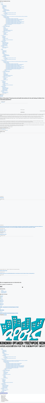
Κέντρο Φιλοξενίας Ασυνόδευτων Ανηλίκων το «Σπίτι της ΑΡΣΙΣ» (13, 22)
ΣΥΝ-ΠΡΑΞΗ (5, 373)
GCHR (5, 70)
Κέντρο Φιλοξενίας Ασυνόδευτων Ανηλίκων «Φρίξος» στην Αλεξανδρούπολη (15, 366)
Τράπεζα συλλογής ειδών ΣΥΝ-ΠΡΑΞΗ (8, 30)
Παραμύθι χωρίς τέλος (3, 234)
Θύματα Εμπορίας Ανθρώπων (7, 374)
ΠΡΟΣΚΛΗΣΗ (2, 197)
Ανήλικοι (5, 375)
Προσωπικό (5, 78)
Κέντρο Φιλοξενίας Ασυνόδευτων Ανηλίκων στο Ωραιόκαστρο (13, 23)
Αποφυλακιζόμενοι (6, 28)
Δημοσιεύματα (4, 40)
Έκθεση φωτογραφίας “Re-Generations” (8, 39)
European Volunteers (4, 387)
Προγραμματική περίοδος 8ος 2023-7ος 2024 (10, 59)
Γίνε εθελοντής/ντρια (4, 89)
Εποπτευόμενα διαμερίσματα (8, 24)
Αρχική (2, 348)
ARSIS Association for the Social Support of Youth (9, 313)
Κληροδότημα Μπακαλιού (7, 10)
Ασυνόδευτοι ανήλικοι (6, 62)
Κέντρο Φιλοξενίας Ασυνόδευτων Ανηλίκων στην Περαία (12, 20)
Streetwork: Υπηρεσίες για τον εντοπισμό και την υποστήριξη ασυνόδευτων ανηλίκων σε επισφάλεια (15, 16)
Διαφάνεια (3, 8)
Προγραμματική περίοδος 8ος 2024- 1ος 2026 (10, 12)
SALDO (5, 314)
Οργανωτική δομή (4, 351)
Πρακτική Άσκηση (6, 34)
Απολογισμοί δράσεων (6, 9)
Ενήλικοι (5, 376)
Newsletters (3, 37)
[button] (3, 395)
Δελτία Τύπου (4, 81)
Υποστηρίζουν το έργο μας (4, 45)
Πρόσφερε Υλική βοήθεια (5, 42)
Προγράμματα (4, 11)
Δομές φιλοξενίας (7, 362)
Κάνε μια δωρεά (4, 384)
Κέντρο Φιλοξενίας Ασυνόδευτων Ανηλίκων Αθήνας (12, 18)
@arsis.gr (1, 300)
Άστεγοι (5, 27)
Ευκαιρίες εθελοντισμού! (3, 270)
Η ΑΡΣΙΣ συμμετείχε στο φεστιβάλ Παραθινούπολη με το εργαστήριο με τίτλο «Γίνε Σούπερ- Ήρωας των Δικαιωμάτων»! (17, 273)
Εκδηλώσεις (3, 381)
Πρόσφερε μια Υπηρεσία (5, 43)
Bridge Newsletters (6, 38)
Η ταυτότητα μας (4, 5)
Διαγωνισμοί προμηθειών (5, 92)
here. (7, 130)
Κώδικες (3, 7)
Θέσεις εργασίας (4, 390)
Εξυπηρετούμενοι (6, 32)
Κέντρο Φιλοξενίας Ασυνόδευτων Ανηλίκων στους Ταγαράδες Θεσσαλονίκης (15, 21)
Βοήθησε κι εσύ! (3, 41)
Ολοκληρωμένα (5, 13)
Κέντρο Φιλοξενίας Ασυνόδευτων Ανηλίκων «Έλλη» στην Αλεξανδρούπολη (15, 19)
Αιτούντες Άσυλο (6, 29)
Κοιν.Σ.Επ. (5, 73)
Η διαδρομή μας (4, 51)
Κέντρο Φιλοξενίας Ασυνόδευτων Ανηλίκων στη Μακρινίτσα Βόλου (14, 363)
